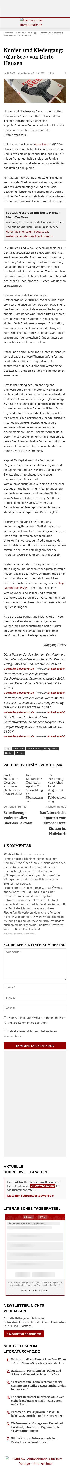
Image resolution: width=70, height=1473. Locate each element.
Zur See (20, 753)
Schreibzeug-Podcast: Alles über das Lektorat (18, 817)
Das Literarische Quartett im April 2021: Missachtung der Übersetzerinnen (34, 788)
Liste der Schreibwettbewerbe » (30, 1196)
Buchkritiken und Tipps (26, 32)
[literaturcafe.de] (35, 23)
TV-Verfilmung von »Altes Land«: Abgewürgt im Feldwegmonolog (57, 788)
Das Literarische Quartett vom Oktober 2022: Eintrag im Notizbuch (53, 823)
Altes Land (41, 144)
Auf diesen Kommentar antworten (20, 933)
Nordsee (9, 753)
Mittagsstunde (50, 748)
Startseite (8, 32)
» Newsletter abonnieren (24, 1333)
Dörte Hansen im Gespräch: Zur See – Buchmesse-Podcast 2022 (13, 784)
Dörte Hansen (33, 748)
